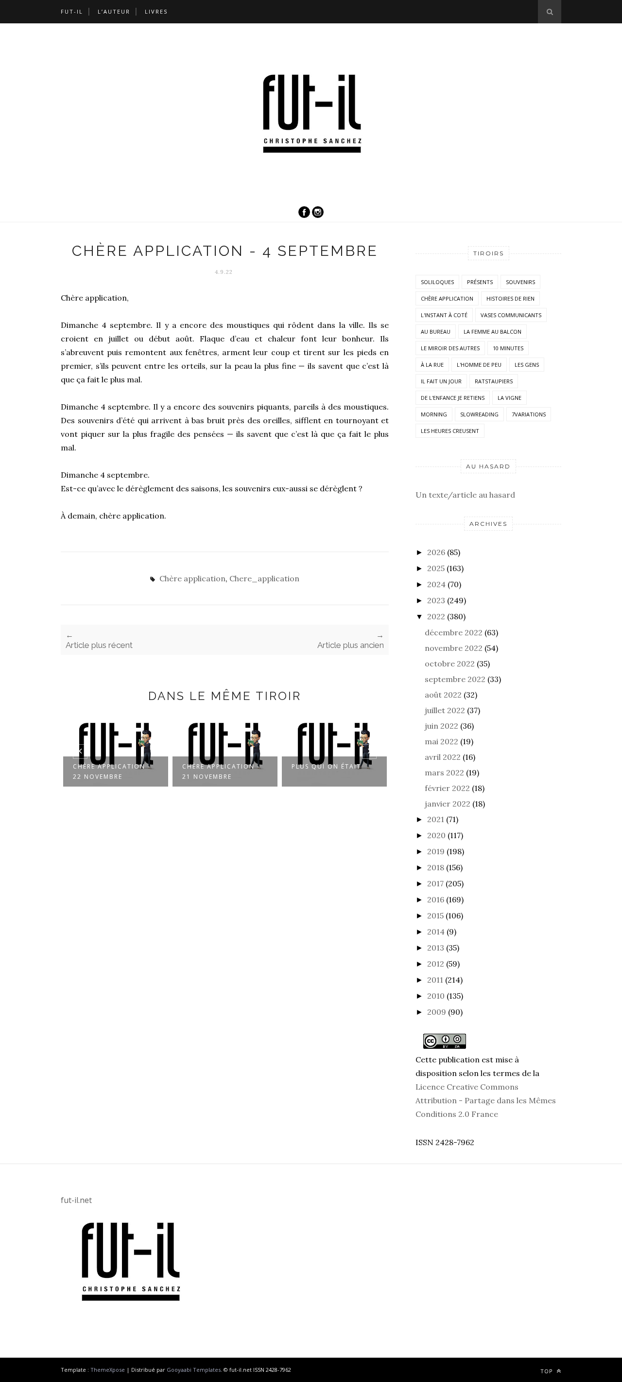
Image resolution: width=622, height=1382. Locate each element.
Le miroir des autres (450, 348)
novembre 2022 (454, 648)
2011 (435, 980)
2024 (436, 584)
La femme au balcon (492, 331)
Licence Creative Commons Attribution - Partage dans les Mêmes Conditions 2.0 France (485, 1100)
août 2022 (443, 695)
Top (547, 1371)
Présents (480, 282)
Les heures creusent (450, 430)
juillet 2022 (445, 710)
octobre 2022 (450, 663)
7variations (529, 414)
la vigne (509, 397)
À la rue (432, 364)
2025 (436, 568)
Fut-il (72, 11)
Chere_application (264, 578)
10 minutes (508, 348)
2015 (435, 915)
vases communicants (511, 315)
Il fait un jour (441, 381)
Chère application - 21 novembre (221, 771)
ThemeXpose (107, 1369)
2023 (436, 600)
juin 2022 (441, 726)
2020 (436, 835)
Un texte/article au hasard (465, 495)
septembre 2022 (455, 679)
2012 (435, 964)
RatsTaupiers (494, 381)
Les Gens (527, 364)
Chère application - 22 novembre (112, 771)
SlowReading (479, 414)
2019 (436, 851)
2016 (435, 899)
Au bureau (435, 331)
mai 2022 (441, 741)
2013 (435, 947)
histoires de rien (510, 298)
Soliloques (437, 282)
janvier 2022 (447, 803)
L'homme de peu (479, 364)
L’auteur (114, 11)
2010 (436, 996)
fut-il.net (76, 1200)
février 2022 (447, 788)
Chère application (192, 578)
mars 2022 (444, 772)
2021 (435, 819)
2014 (436, 931)
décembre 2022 (454, 632)
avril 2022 (443, 757)
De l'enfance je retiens (452, 397)
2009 (436, 1012)
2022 (436, 616)
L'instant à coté (444, 315)
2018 (435, 867)
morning (434, 414)
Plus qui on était (326, 766)
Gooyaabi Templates (194, 1369)
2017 (435, 883)
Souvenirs (520, 282)
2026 (436, 552)
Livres (156, 11)
